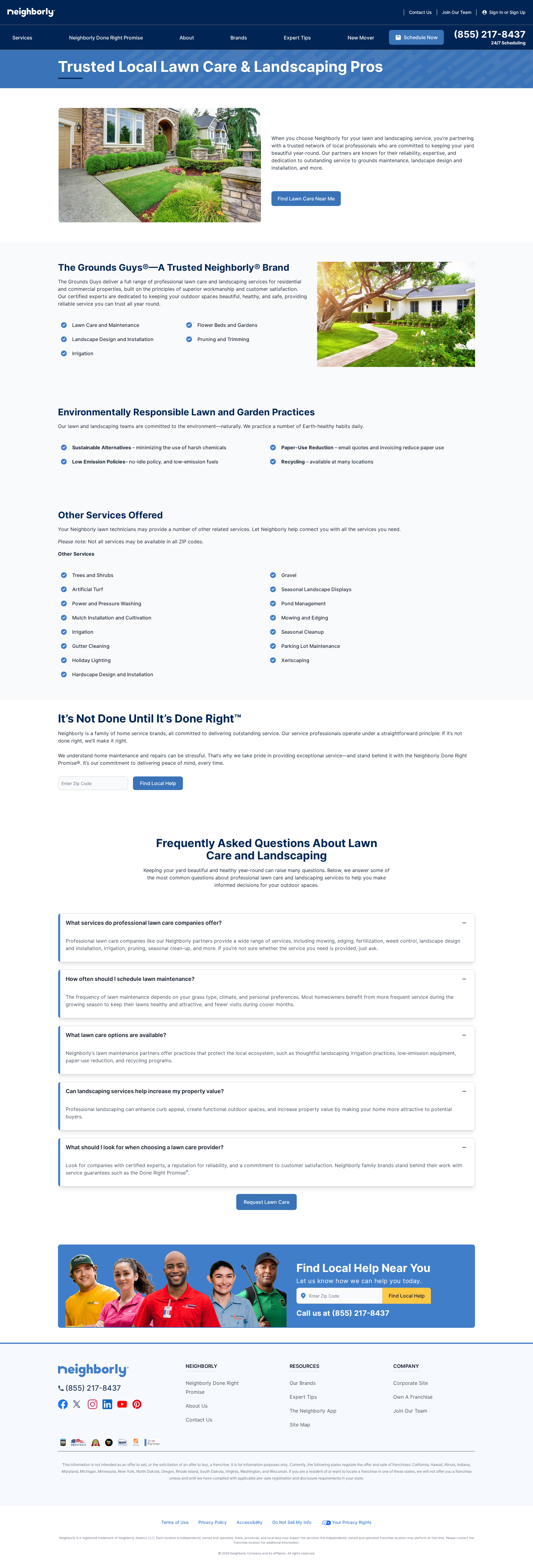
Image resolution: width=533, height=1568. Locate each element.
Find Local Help (158, 783)
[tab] (22, 37)
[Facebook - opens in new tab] (63, 1404)
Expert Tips (303, 1397)
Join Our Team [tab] (456, 12)
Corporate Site (410, 1383)
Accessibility (249, 1522)
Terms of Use (174, 1522)
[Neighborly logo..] (31, 12)
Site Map (300, 1425)
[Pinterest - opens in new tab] (137, 1404)
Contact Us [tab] (420, 12)
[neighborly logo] (111, 1370)
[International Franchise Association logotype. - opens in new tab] (63, 1442)
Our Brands (303, 1383)
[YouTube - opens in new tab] (122, 1404)
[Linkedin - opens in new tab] (107, 1404)
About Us (197, 1406)
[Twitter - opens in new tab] (78, 1404)
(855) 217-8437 (360, 1313)
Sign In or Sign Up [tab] (507, 12)
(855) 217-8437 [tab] (490, 34)
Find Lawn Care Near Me (306, 198)
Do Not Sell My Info (291, 1522)
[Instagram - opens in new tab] (92, 1404)
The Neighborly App (313, 1411)
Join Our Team (410, 1411)
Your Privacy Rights (352, 1522)
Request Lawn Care (266, 1202)
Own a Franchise (412, 1397)
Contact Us (199, 1420)
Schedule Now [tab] (421, 37)
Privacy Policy (212, 1522)
